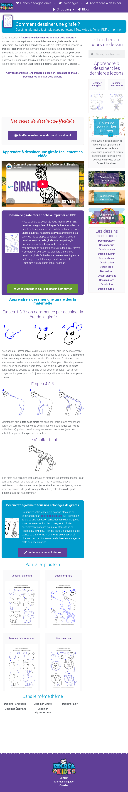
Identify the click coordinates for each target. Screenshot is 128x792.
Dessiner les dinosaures (106, 197)
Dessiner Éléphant (15, 708)
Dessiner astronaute (117, 84)
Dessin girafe (106, 280)
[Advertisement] (58, 99)
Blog (85, 9)
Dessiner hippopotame (21, 638)
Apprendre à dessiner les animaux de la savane (47, 37)
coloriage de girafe (51, 515)
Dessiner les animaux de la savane (42, 76)
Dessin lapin (106, 266)
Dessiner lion (63, 638)
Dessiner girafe (63, 575)
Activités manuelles (17, 72)
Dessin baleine (106, 249)
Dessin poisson (106, 240)
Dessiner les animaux (106, 179)
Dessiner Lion (70, 703)
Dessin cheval (106, 258)
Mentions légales (64, 781)
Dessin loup (106, 271)
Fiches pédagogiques (36, 3)
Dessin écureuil (106, 288)
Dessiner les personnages (106, 216)
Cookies (63, 785)
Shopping (64, 9)
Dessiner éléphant (22, 575)
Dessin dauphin (106, 253)
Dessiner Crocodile (15, 703)
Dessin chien (107, 262)
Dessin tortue (106, 245)
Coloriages (71, 3)
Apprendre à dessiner (105, 3)
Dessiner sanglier (97, 84)
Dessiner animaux (67, 72)
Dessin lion (107, 284)
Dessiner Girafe (43, 703)
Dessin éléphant (107, 275)
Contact (64, 777)
